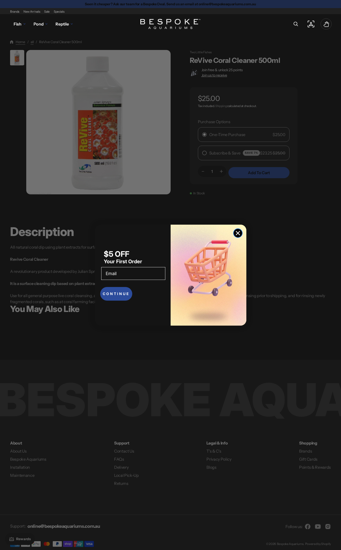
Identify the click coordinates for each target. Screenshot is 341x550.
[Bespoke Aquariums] (170, 24)
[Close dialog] (237, 233)
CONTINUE (116, 294)
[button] (295, 24)
